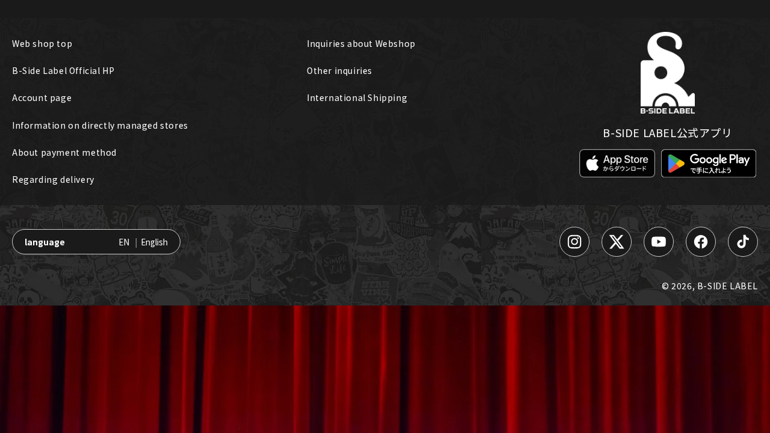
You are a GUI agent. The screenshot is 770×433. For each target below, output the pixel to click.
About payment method (64, 152)
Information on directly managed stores (100, 125)
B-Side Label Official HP (63, 70)
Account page (42, 97)
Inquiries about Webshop (361, 43)
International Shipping (357, 97)
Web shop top (42, 43)
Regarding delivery (53, 179)
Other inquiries (339, 70)
